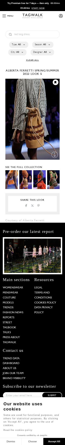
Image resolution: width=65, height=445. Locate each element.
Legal (38, 287)
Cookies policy (45, 302)
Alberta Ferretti (20, 70)
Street (7, 322)
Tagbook (9, 327)
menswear (10, 292)
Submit (52, 395)
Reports (8, 317)
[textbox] (18, 44)
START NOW (38, 8)
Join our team (13, 373)
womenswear (13, 287)
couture (9, 297)
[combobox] (18, 44)
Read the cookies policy (17, 430)
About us (9, 368)
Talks (7, 332)
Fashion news (13, 312)
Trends (8, 307)
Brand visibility (14, 378)
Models (8, 302)
